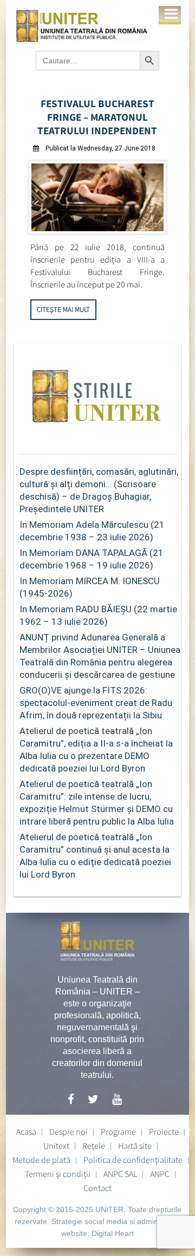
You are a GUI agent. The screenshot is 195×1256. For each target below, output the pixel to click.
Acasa (26, 1131)
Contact (97, 1187)
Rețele (93, 1145)
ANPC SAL (120, 1173)
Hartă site (135, 1145)
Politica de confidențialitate (133, 1159)
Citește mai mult (63, 309)
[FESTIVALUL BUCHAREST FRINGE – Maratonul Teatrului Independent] (97, 232)
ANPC (160, 1173)
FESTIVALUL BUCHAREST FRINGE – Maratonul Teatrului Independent (97, 116)
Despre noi (68, 1131)
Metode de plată (41, 1159)
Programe (118, 1131)
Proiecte (164, 1131)
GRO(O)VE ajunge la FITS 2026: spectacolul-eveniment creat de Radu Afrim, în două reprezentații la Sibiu (96, 703)
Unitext (56, 1145)
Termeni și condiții (57, 1173)
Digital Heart (113, 1233)
